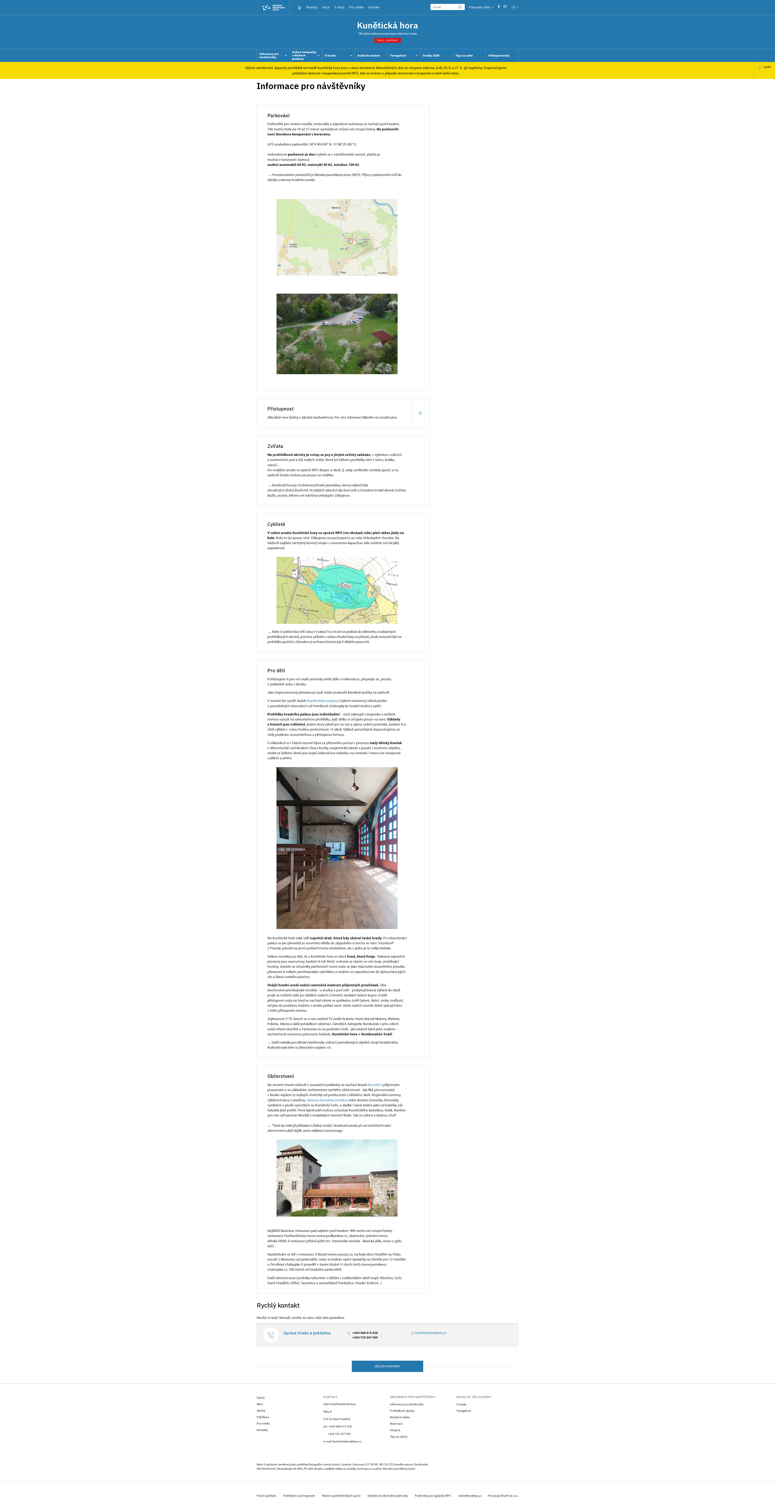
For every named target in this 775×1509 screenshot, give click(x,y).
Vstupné (395, 1430)
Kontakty (262, 1430)
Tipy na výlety (398, 1436)
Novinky (311, 7)
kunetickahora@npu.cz (430, 1333)
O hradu (461, 1404)
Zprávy (261, 1410)
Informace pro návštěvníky (406, 1404)
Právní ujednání (267, 1495)
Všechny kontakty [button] (387, 1366)
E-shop (339, 7)
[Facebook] (498, 7)
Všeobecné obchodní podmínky (388, 1495)
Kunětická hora (387, 25)
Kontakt (374, 7)
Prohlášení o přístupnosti (299, 1495)
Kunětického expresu (323, 700)
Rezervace (396, 1423)
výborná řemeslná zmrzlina (326, 1100)
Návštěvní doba (399, 1417)
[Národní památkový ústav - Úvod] (273, 7)
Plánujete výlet (480, 7)
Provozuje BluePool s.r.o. (503, 1495)
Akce (326, 7)
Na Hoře (374, 1084)
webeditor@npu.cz (470, 1495)
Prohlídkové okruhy (402, 1411)
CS (514, 7)
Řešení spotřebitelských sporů (341, 1495)
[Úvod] (300, 7)
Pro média (356, 7)
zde (328, 1047)
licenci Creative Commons (348, 1464)
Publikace (263, 1417)
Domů (261, 1397)
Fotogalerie (464, 1411)
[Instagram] (505, 7)
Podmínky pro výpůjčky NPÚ (433, 1495)
